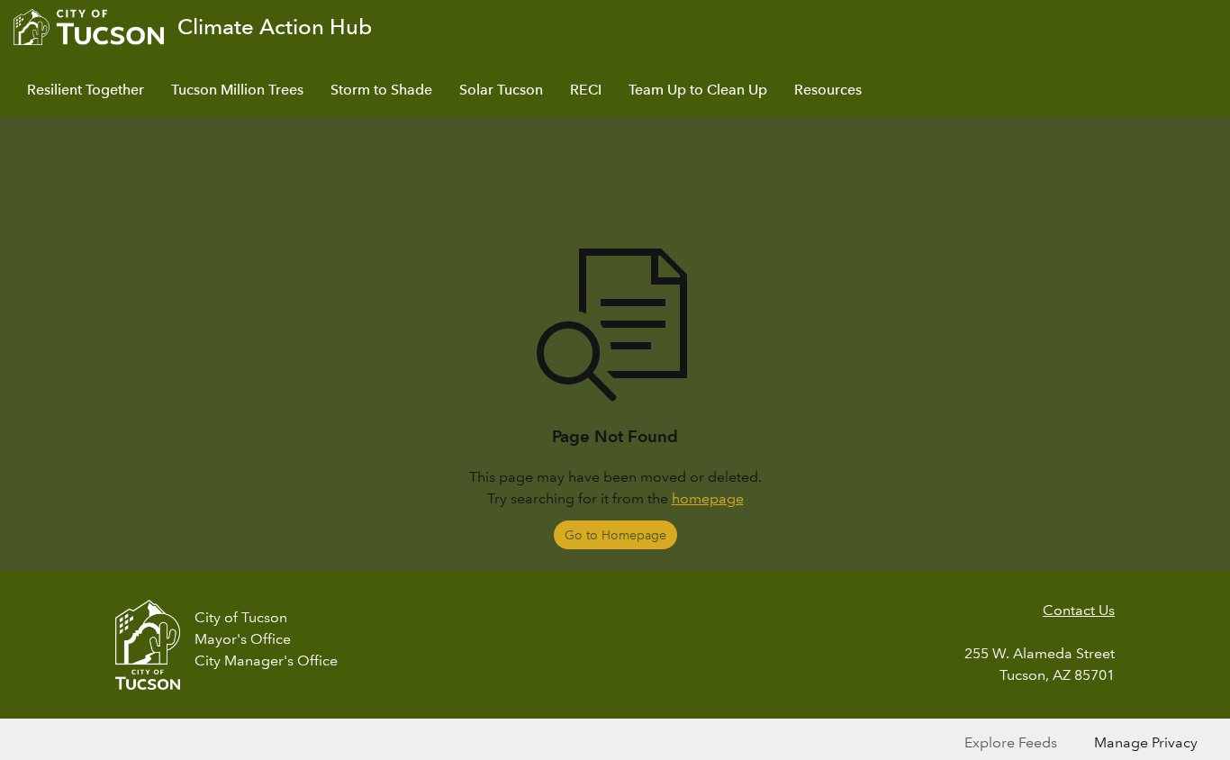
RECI (585, 89)
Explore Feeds (1010, 742)
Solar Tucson (501, 89)
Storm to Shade (381, 89)
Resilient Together (85, 89)
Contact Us (1079, 610)
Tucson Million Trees (237, 89)
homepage (708, 498)
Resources (828, 89)
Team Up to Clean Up (698, 89)
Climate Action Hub (274, 27)
